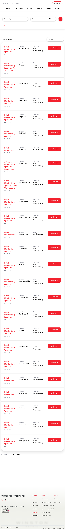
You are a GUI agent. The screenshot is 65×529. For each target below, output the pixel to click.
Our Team (48, 8)
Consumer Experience (47, 512)
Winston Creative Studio (48, 509)
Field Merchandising (47, 502)
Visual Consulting (46, 515)
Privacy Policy (46, 528)
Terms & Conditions (58, 528)
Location (13, 25)
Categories (22, 25)
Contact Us (35, 515)
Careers (57, 8)
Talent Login (6, 3)
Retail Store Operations (48, 505)
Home (34, 499)
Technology (19, 8)
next (18, 454)
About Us (39, 8)
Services (7, 8)
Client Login (15, 3)
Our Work (30, 8)
